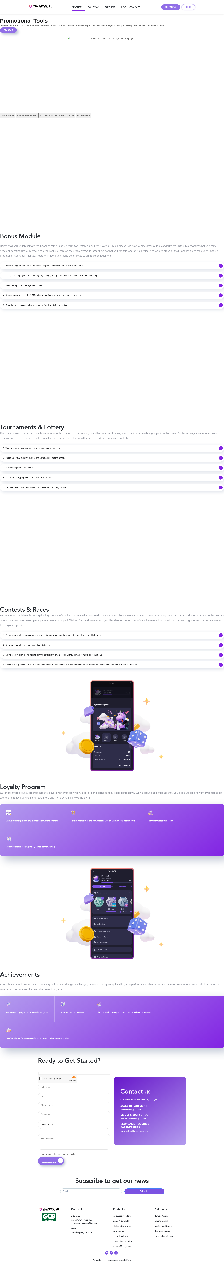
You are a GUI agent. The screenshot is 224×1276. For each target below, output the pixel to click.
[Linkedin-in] (111, 1253)
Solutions (93, 7)
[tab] (7, 115)
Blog (123, 7)
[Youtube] (106, 1253)
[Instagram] (116, 1253)
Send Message (49, 1162)
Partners (110, 7)
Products (77, 7)
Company (135, 7)
